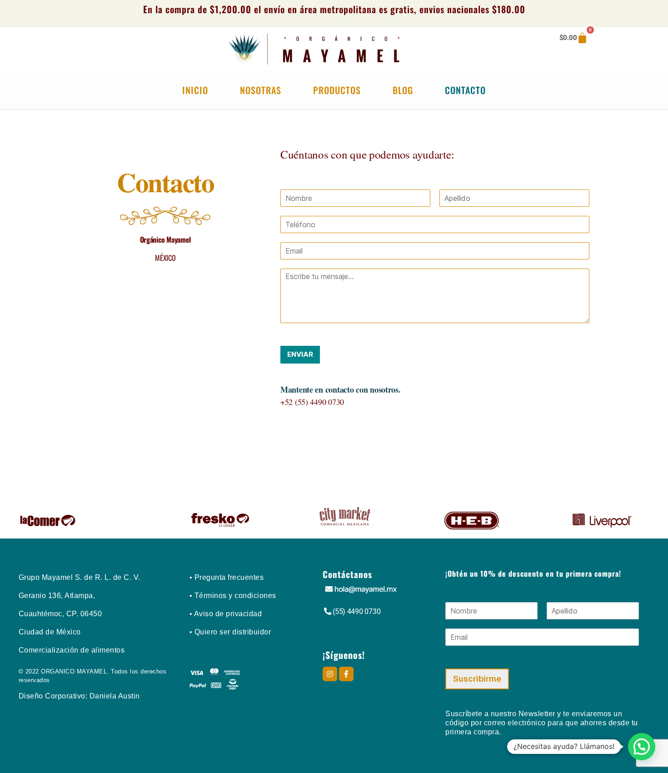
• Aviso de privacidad (225, 614)
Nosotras (260, 90)
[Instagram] (330, 674)
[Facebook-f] (346, 674)
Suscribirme (477, 678)
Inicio (195, 90)
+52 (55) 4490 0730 (312, 401)
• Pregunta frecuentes (226, 577)
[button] (641, 746)
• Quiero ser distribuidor (230, 632)
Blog (403, 90)
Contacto (465, 90)
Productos (337, 90)
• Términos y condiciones (232, 595)
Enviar (300, 354)
